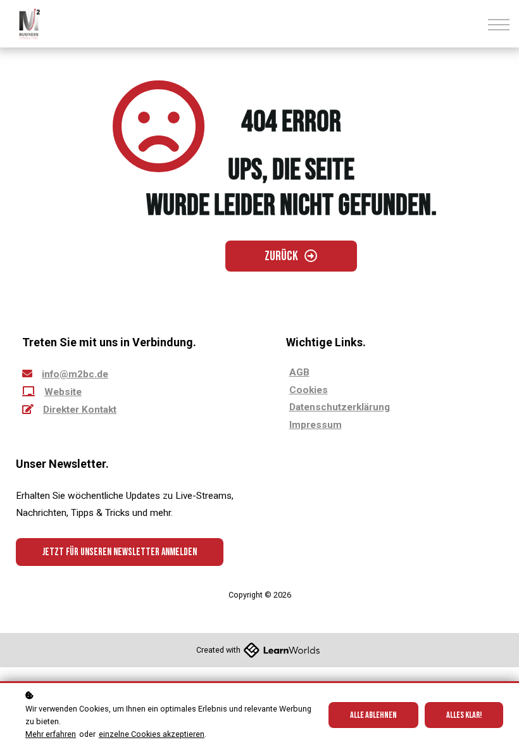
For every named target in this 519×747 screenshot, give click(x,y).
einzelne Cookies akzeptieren (151, 734)
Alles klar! (464, 715)
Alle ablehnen (373, 715)
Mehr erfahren (50, 734)
